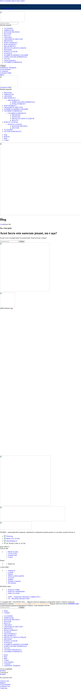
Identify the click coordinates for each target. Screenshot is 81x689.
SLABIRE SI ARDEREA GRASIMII (16, 55)
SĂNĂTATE (16, 117)
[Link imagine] (16, 529)
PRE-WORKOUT (10, 46)
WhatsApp (9, 536)
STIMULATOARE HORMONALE (15, 57)
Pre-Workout (12, 583)
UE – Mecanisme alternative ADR (18, 598)
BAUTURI (7, 34)
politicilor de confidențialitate (40, 604)
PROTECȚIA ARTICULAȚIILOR (23, 118)
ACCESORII (8, 28)
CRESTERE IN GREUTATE (13, 39)
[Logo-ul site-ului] (12, 21)
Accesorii (11, 577)
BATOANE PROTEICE (12, 32)
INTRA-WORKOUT (11, 43)
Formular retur (12, 555)
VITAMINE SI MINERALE (13, 62)
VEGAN (7, 58)
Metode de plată (13, 552)
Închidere (3, 671)
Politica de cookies (14, 593)
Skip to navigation (6, 1)
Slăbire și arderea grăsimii (16, 576)
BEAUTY (7, 35)
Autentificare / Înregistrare (12, 665)
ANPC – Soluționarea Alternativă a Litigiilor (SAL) (24, 597)
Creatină (10, 572)
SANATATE (8, 53)
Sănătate (10, 579)
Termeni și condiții (13, 590)
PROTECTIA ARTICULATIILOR (15, 48)
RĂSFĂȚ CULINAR (15, 124)
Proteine (10, 574)
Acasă (2, 224)
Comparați (7, 664)
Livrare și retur (12, 553)
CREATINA (8, 37)
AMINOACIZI (9, 30)
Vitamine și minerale (14, 581)
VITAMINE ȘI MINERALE (17, 113)
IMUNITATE (8, 41)
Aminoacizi (11, 570)
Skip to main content (18, 1)
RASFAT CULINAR (10, 51)
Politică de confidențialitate (16, 591)
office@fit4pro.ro (11, 541)
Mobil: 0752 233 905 (13, 538)
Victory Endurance (10, 60)
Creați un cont (4, 681)
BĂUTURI (15, 128)
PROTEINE (8, 50)
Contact (10, 557)
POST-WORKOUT (10, 44)
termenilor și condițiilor (21, 604)
